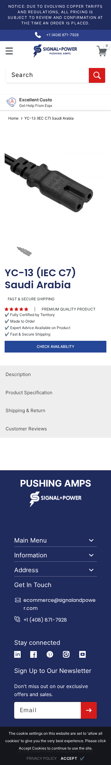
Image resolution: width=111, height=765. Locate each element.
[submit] (89, 710)
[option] (55, 183)
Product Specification (29, 392)
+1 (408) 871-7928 (45, 619)
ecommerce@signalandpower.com (59, 604)
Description (18, 374)
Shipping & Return (25, 410)
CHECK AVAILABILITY (55, 346)
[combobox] (55, 75)
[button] (9, 51)
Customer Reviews (26, 429)
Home (13, 118)
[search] (97, 75)
